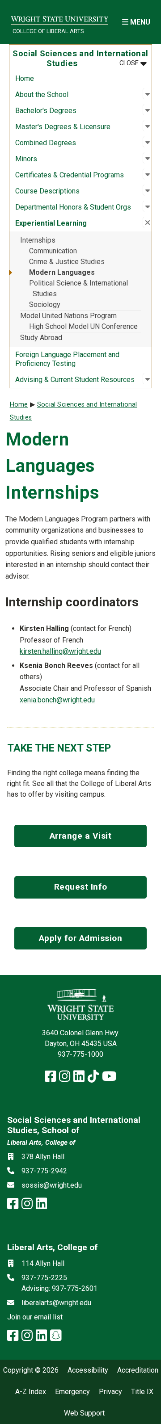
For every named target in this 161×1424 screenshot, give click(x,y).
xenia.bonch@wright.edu (57, 700)
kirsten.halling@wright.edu (60, 651)
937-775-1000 (80, 1054)
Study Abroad (41, 337)
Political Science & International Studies (78, 288)
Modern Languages (62, 272)
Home (24, 78)
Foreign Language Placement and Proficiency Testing (67, 359)
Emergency (72, 1391)
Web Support (84, 1413)
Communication (53, 251)
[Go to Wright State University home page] (59, 16)
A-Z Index (30, 1391)
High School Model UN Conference (83, 326)
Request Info (80, 887)
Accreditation (137, 1370)
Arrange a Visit (81, 836)
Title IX (142, 1391)
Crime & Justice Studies (67, 261)
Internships (37, 240)
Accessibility (88, 1370)
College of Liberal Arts (48, 31)
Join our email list (35, 1317)
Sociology (44, 304)
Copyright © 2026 (31, 1370)
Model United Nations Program (68, 315)
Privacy (110, 1391)
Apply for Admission (81, 938)
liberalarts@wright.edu (56, 1302)
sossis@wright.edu (51, 1185)
